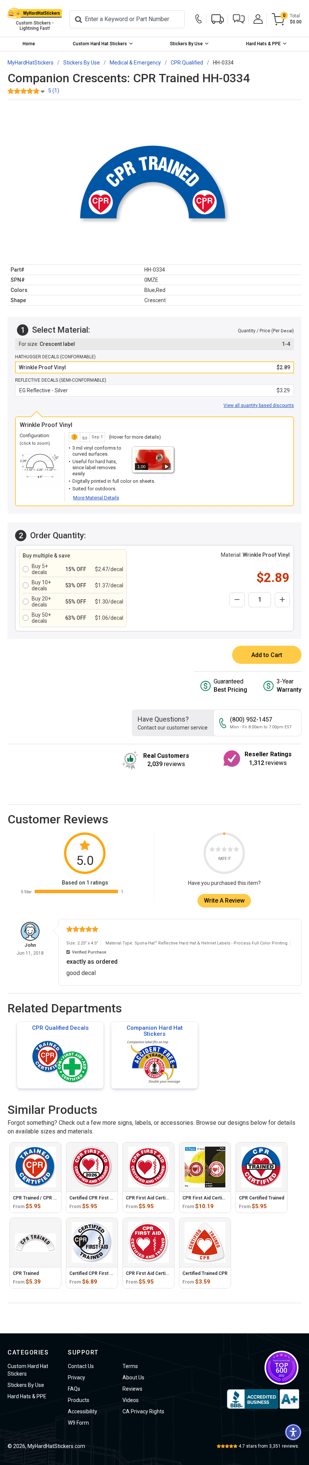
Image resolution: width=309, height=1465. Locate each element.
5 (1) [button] (53, 91)
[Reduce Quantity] (237, 599)
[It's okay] (224, 850)
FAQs (74, 1389)
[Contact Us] (198, 19)
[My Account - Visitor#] (258, 19)
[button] (238, 19)
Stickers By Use (186, 43)
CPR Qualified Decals (60, 1027)
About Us (133, 1377)
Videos (130, 1400)
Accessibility (82, 1411)
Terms (130, 1366)
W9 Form (78, 1423)
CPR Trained (26, 1273)
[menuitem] (29, 44)
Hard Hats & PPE (263, 43)
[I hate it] (212, 850)
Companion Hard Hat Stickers (155, 1030)
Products (78, 1400)
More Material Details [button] (96, 498)
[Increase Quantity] (282, 599)
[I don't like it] (218, 850)
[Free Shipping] (217, 19)
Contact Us (81, 1366)
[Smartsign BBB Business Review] (263, 1399)
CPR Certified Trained (261, 1198)
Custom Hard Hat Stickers (100, 43)
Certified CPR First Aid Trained (101, 1273)
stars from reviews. (269, 1446)
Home (29, 43)
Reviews (132, 1389)
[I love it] (236, 850)
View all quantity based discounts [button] (258, 405)
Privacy (76, 1377)
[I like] (230, 850)
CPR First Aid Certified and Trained (162, 1273)
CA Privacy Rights (143, 1411)
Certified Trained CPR (205, 1273)
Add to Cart (266, 655)
